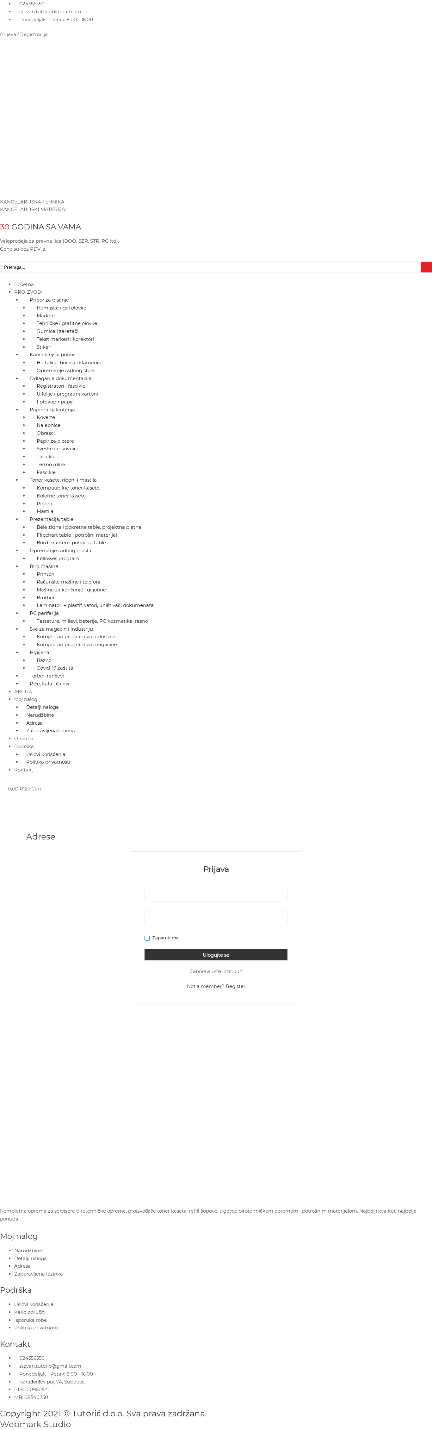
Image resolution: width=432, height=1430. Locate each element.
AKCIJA (23, 692)
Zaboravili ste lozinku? (216, 971)
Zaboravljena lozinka (50, 730)
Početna (24, 284)
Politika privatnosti (48, 762)
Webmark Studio (35, 1424)
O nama (24, 738)
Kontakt (23, 770)
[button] (216, 277)
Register (235, 986)
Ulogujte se (216, 955)
